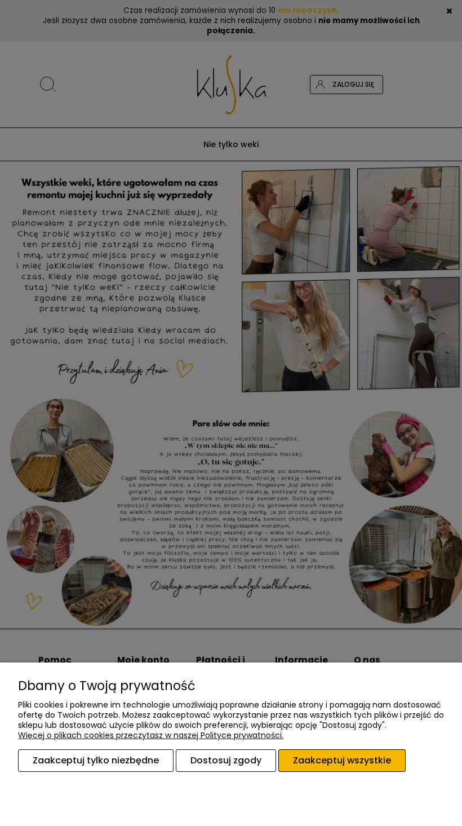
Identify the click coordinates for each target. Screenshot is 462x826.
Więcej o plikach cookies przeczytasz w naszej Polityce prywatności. (150, 735)
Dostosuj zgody (225, 760)
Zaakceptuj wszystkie (342, 760)
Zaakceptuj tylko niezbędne (96, 760)
